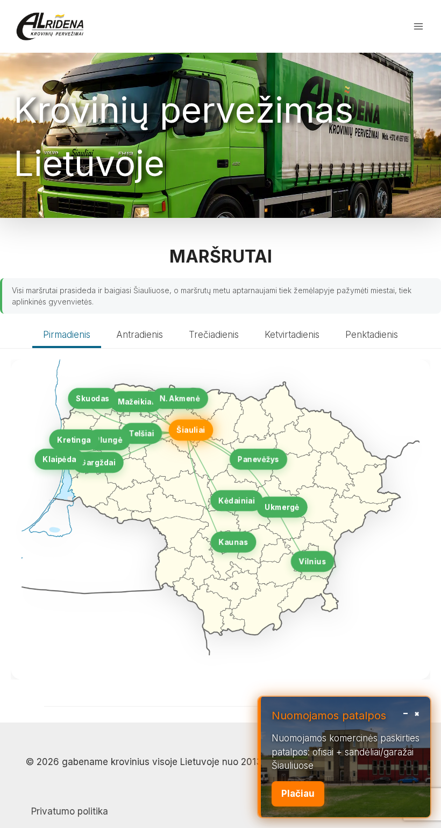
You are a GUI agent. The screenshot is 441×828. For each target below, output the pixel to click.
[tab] (66, 336)
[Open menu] (418, 26)
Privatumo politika (69, 811)
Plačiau (298, 793)
